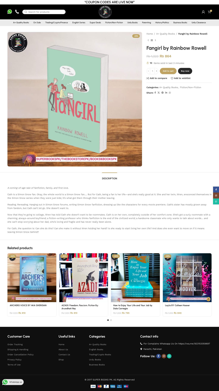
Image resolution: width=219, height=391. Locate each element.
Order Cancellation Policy (20, 354)
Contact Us (64, 354)
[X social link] (159, 93)
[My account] (203, 12)
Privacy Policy (14, 359)
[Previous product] (148, 40)
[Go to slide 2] (111, 320)
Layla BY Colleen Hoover (177, 305)
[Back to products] (152, 40)
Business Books (97, 364)
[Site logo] (105, 11)
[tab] (109, 177)
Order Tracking (14, 344)
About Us (63, 349)
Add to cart (168, 71)
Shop (61, 359)
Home (149, 33)
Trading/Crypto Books (100, 354)
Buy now (185, 71)
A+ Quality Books (165, 33)
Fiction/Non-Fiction (190, 87)
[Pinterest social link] (162, 93)
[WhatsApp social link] (170, 93)
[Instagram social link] (164, 356)
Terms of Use (14, 364)
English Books (96, 349)
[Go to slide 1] (108, 320)
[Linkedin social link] (166, 93)
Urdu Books (95, 359)
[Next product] (155, 40)
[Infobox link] (9, 12)
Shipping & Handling (17, 349)
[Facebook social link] (155, 93)
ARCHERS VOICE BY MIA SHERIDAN (28, 305)
